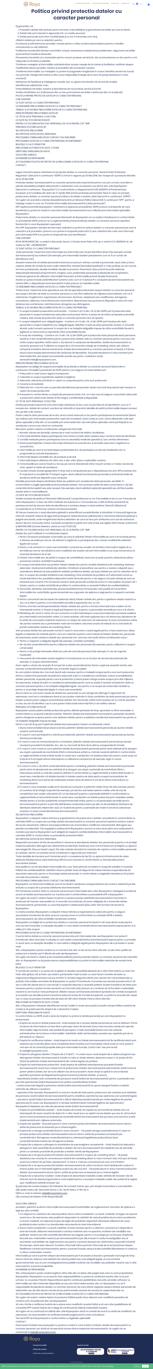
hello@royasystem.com (43, 359)
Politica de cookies (40, 1349)
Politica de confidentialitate (43, 1353)
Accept (145, 1366)
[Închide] (151, 1366)
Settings (137, 1366)
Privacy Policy (110, 1366)
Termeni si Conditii (39, 1345)
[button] (149, 4)
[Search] (133, 4)
